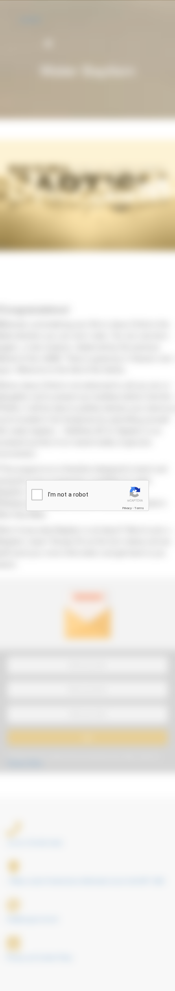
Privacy (127, 508)
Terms (139, 508)
